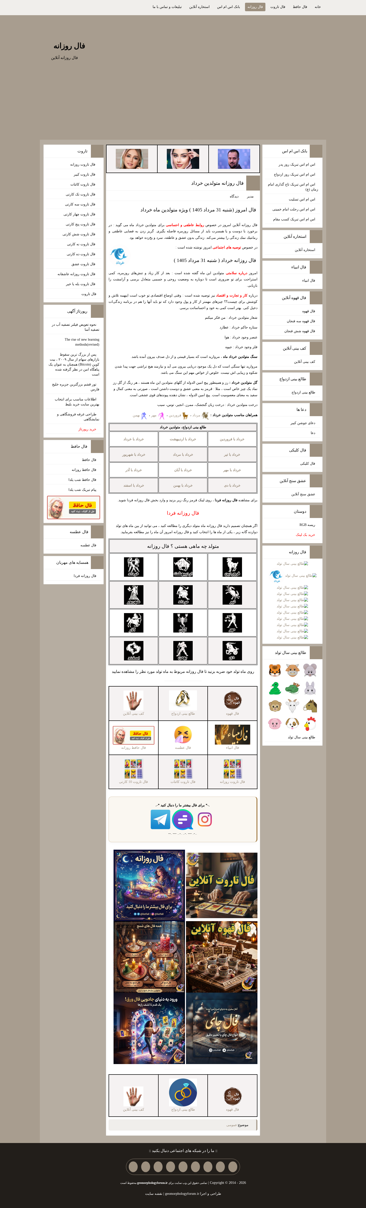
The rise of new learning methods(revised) (82, 342)
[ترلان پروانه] (183, 158)
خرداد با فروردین (232, 439)
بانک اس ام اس (228, 7)
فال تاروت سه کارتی (80, 204)
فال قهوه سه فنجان (301, 321)
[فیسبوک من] (207, 1166)
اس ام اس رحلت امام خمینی (293, 209)
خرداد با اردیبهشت (183, 439)
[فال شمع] (149, 956)
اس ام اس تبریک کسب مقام (294, 219)
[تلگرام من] (220, 1166)
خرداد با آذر (133, 470)
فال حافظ (300, 7)
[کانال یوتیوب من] (145, 1166)
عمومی (231, 1125)
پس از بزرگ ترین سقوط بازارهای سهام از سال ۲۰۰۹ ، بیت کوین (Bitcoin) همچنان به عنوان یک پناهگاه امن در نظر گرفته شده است (74, 364)
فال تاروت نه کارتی (81, 244)
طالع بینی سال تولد (301, 737)
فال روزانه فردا (85, 576)
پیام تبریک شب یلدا (82, 490)
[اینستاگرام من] (195, 1166)
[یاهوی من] (232, 1166)
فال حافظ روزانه (84, 470)
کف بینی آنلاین (304, 362)
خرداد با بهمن (183, 485)
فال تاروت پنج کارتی (81, 224)
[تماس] (183, 1166)
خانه (318, 7)
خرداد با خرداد (133, 439)
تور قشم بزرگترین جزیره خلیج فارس (75, 386)
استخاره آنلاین (199, 7)
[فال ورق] (149, 1028)
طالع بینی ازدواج (303, 392)
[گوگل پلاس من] (158, 1166)
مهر (154, 415)
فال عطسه (88, 545)
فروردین (175, 415)
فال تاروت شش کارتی (79, 234)
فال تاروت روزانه (83, 164)
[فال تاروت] (221, 885)
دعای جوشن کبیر (303, 423)
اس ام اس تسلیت (302, 199)
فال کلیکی (307, 463)
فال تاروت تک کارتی (81, 194)
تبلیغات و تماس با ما (167, 7)
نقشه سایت (153, 1194)
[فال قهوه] (221, 956)
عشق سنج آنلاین (303, 494)
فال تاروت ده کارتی (81, 254)
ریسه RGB (307, 525)
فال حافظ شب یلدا (82, 480)
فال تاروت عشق (83, 264)
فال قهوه (308, 311)
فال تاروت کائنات (83, 184)
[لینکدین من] (133, 1166)
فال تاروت (277, 7)
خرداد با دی (232, 485)
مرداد (196, 415)
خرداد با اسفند (133, 485)
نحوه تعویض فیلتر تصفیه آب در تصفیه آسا (75, 327)
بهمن (136, 415)
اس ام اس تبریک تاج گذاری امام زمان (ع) (293, 187)
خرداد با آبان (183, 470)
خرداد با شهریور (133, 454)
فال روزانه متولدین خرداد (217, 183)
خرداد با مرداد (183, 454)
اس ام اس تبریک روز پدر (297, 164)
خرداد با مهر (232, 470)
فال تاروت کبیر (85, 174)
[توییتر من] (170, 1166)
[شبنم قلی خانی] (132, 158)
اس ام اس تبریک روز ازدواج (294, 174)
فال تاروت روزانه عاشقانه (77, 274)
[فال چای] (221, 1028)
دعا (313, 433)
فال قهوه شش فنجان (299, 331)
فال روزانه (255, 7)
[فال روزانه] (149, 885)
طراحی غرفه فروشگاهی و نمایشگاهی (78, 416)
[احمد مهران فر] (234, 158)
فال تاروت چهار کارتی (79, 214)
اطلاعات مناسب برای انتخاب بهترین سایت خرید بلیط (77, 401)
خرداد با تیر (232, 454)
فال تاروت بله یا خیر (81, 284)
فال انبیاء (308, 280)
